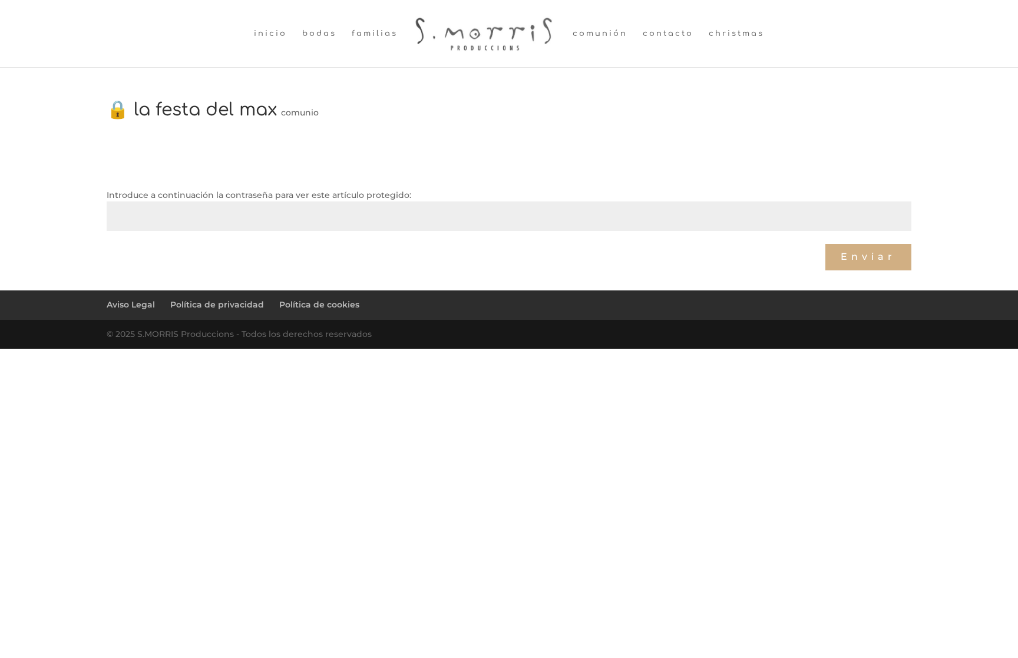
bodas (319, 33)
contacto (668, 33)
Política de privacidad (217, 304)
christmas (736, 33)
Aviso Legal (131, 304)
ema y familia (878, 284)
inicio (270, 33)
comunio (300, 112)
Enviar (868, 256)
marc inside (136, 284)
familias (375, 33)
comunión (600, 33)
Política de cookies (319, 304)
